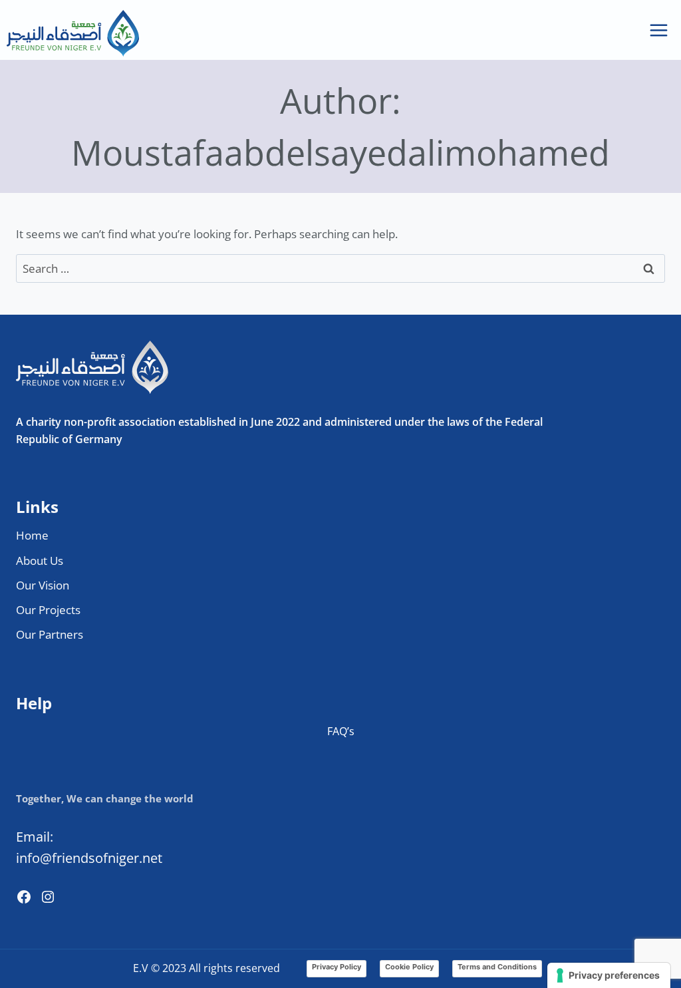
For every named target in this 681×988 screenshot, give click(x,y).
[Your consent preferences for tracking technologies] (608, 975)
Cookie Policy (409, 966)
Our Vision (42, 585)
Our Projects (48, 609)
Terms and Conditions (497, 966)
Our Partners (49, 634)
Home (32, 535)
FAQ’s (340, 731)
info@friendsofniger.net (89, 858)
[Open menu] (658, 30)
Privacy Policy (336, 966)
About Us (39, 560)
